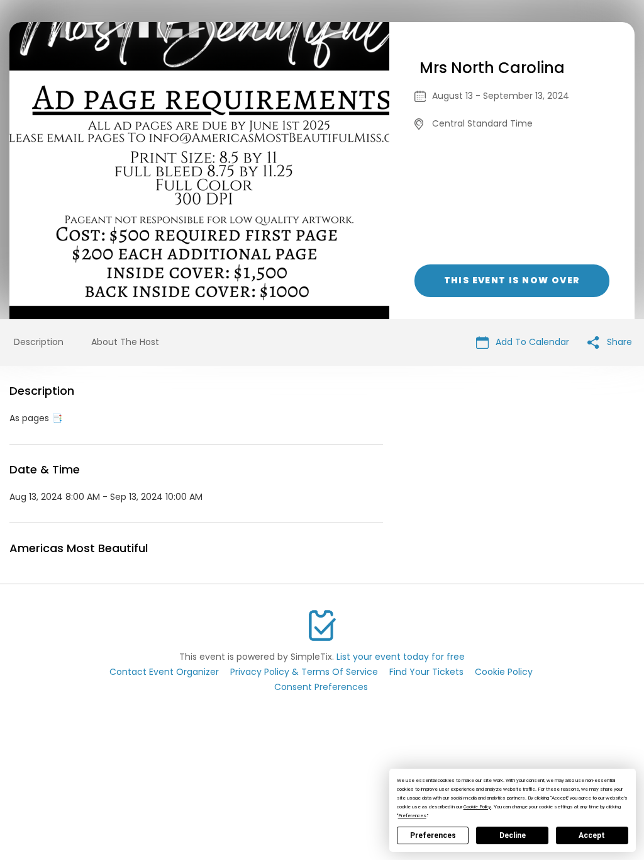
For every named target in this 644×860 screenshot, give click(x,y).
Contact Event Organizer (164, 671)
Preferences (433, 835)
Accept (592, 835)
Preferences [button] (412, 815)
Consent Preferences (321, 687)
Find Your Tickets (426, 671)
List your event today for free (400, 656)
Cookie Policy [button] (477, 807)
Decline (512, 835)
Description (39, 342)
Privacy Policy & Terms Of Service (304, 671)
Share (618, 342)
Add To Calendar (531, 342)
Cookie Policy (504, 671)
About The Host (125, 342)
